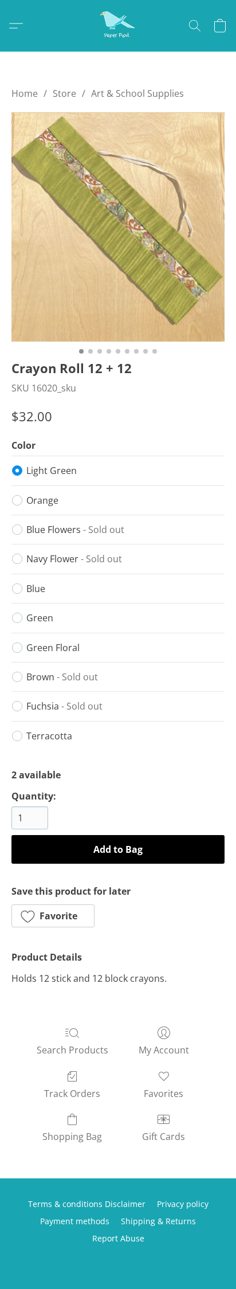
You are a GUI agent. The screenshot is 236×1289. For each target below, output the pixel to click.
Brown (62, 677)
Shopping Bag (72, 1136)
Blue (35, 588)
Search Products (72, 1050)
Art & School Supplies (137, 93)
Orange (42, 500)
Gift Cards (163, 1136)
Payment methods (74, 1221)
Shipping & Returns (158, 1221)
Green (39, 618)
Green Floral (53, 647)
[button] (118, 26)
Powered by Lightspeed (118, 1258)
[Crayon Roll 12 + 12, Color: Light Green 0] (118, 226)
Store (64, 93)
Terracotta (49, 736)
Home (24, 93)
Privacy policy (183, 1203)
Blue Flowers (75, 529)
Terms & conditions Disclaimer (86, 1203)
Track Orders (72, 1093)
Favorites (163, 1093)
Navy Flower (74, 559)
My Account (164, 1050)
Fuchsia (64, 706)
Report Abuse (118, 1238)
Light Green (51, 470)
